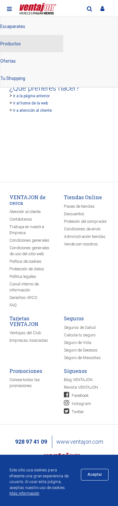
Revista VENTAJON (81, 387)
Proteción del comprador (85, 221)
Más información (24, 493)
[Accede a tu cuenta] (102, 9)
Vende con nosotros (81, 244)
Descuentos (74, 213)
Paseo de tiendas (79, 206)
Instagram (81, 403)
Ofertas (8, 61)
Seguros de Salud (80, 327)
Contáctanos (20, 219)
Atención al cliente (25, 211)
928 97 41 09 (31, 441)
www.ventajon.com (79, 441)
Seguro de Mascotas (82, 357)
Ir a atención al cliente (32, 110)
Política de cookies (25, 261)
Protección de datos (26, 269)
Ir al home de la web (30, 103)
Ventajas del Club (25, 332)
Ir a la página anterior (31, 96)
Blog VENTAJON (78, 379)
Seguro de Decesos (81, 350)
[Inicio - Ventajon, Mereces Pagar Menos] (37, 8)
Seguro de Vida (77, 342)
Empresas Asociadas (28, 340)
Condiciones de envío (82, 229)
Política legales (22, 276)
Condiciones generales (29, 240)
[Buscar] (89, 9)
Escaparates (12, 26)
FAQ (13, 305)
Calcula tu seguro (79, 335)
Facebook (80, 395)
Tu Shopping (12, 78)
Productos (10, 43)
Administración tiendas (84, 236)
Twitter (77, 411)
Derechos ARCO (23, 297)
